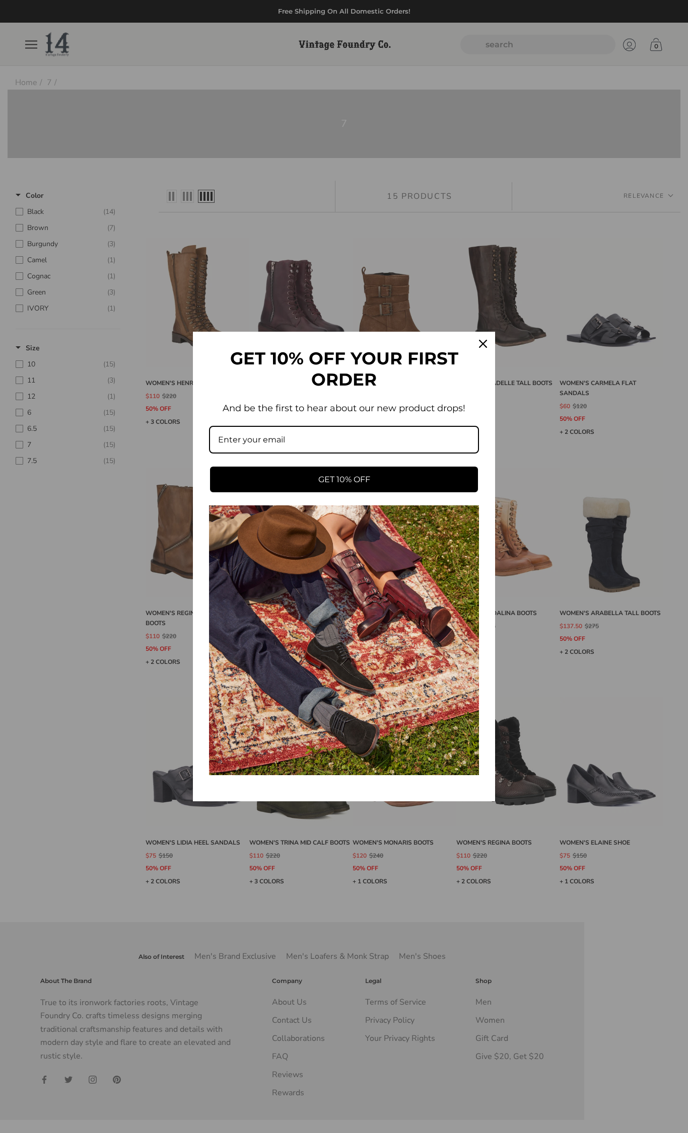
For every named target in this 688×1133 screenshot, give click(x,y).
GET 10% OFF (344, 479)
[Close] (483, 344)
